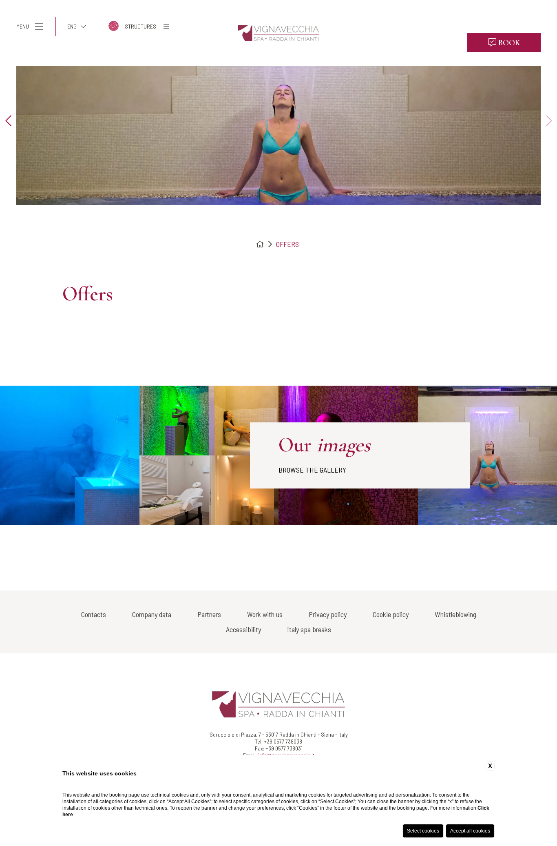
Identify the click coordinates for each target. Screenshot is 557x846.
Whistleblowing (455, 614)
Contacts (93, 614)
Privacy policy (328, 614)
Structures (140, 26)
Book (508, 43)
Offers (287, 244)
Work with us (265, 614)
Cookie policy (391, 614)
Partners (209, 614)
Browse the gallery (312, 469)
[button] (8, 121)
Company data (151, 614)
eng (72, 26)
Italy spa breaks (309, 629)
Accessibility (243, 629)
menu (22, 26)
